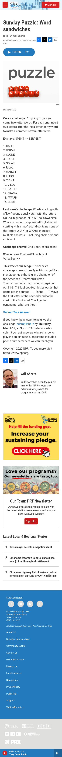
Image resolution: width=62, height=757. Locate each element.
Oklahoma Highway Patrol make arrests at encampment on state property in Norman (33, 574)
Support (10, 700)
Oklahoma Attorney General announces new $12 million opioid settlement (32, 559)
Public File (11, 694)
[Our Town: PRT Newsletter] (31, 480)
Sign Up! (31, 521)
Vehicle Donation (14, 707)
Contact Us (11, 653)
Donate (51, 4)
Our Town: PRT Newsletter (31, 501)
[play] (5, 753)
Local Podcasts (13, 673)
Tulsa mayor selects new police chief (31, 547)
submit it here (25, 324)
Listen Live (11, 666)
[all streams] (58, 753)
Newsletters (12, 680)
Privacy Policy (13, 687)
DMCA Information (15, 659)
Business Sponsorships (18, 639)
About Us (11, 632)
